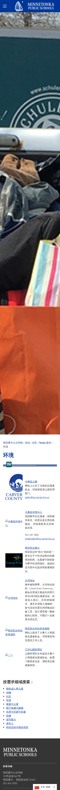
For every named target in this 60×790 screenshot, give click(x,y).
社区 (8, 696)
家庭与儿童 (12, 704)
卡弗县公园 (31, 481)
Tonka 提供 (45, 443)
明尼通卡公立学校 (20, 2)
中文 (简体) (46, 787)
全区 (34, 443)
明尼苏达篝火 (32, 548)
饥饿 (8, 715)
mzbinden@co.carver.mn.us (40, 538)
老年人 (10, 723)
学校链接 (20, 752)
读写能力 (11, 719)
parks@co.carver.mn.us (37, 497)
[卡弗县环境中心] (14, 525)
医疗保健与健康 (14, 708)
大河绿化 (30, 580)
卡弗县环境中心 (33, 512)
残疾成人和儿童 (14, 688)
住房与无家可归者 (16, 712)
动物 (8, 692)
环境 (8, 700)
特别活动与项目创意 (17, 727)
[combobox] (45, 787)
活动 (27, 443)
